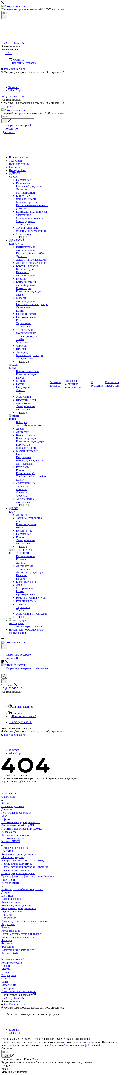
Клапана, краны (11, 898)
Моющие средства (12, 857)
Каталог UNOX (10, 841)
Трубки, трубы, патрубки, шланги (21, 933)
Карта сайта (8, 793)
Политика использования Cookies (21, 828)
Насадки (6, 914)
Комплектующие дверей (16, 905)
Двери (5, 892)
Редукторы (8, 924)
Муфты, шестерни (12, 911)
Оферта (5, 819)
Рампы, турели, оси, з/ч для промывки (24, 921)
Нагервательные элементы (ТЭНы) (22, 860)
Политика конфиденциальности (20, 822)
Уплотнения (8, 879)
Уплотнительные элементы (17, 937)
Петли (5, 972)
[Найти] (4, 17)
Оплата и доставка (12, 806)
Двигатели (7, 850)
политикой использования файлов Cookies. (78, 1045)
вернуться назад (11, 781)
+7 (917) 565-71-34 (13, 42)
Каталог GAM (10, 952)
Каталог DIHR (10, 882)
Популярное (8, 917)
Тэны (4, 981)
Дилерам (6, 809)
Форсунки (7, 946)
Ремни (5, 927)
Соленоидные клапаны (15, 870)
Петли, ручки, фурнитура (16, 863)
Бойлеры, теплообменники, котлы (22, 889)
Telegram (13, 87)
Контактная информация (16, 812)
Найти (6, 1055)
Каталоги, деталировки (15, 834)
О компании (8, 796)
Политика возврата (13, 838)
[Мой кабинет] (3, 651)
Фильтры (6, 940)
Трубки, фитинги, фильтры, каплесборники (27, 876)
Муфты (5, 968)
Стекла (5, 978)
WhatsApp (14, 90)
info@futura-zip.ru (14, 68)
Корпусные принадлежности (18, 854)
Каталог (6, 803)
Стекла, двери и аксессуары (18, 873)
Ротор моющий (10, 930)
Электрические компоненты (18, 949)
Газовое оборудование (14, 847)
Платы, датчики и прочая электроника (24, 866)
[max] (13, 84)
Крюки (5, 965)
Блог (4, 815)
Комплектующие (11, 901)
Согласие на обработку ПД (17, 825)
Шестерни (7, 988)
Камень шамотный (12, 959)
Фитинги (7, 943)
